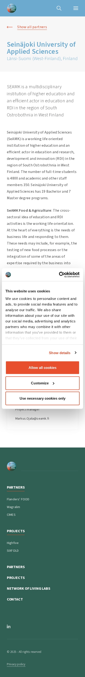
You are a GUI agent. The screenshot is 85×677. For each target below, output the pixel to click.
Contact (15, 599)
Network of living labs (28, 588)
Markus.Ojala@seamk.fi (32, 418)
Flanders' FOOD (18, 499)
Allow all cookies (42, 368)
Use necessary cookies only (42, 398)
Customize (40, 383)
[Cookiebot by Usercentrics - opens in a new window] (60, 275)
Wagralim (13, 507)
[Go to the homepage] (11, 8)
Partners (16, 567)
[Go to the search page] (59, 8)
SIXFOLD (13, 550)
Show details (59, 353)
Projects (16, 577)
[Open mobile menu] (76, 8)
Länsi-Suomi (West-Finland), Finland (42, 58)
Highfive (13, 543)
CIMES (11, 515)
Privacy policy (16, 664)
